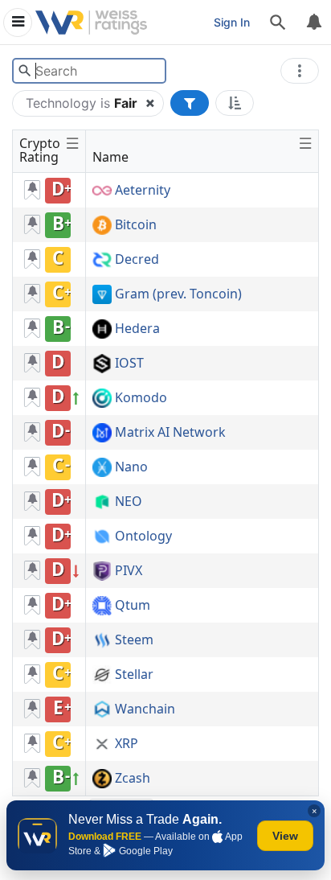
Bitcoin (136, 225)
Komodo (141, 398)
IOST (129, 363)
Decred (137, 260)
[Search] (278, 22)
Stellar (134, 675)
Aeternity (142, 190)
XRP (126, 744)
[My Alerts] (313, 22)
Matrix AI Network (170, 433)
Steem (134, 640)
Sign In (232, 22)
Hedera (137, 329)
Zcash (132, 778)
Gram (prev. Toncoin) (178, 294)
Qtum (132, 605)
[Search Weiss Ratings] (24, 70)
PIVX (128, 571)
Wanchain (145, 709)
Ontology (143, 536)
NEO (128, 502)
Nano (131, 467)
